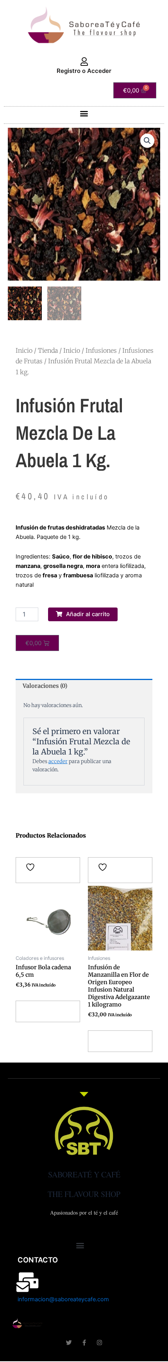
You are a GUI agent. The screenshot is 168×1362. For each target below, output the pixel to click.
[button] (84, 113)
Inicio (24, 350)
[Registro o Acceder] (84, 62)
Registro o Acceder (84, 70)
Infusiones (101, 350)
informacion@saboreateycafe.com (63, 1299)
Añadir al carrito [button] (38, 1011)
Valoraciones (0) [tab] (45, 685)
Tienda (48, 350)
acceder (58, 761)
